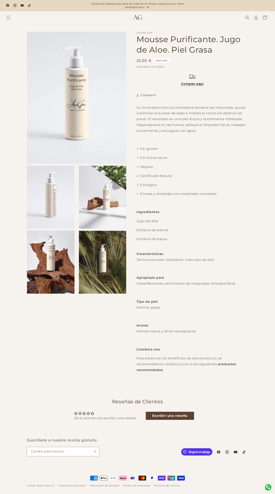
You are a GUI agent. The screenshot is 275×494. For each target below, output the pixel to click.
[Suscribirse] (94, 451)
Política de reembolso (136, 485)
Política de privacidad (72, 485)
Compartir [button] (148, 95)
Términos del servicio (167, 485)
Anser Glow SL (45, 485)
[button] (8, 17)
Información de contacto (104, 485)
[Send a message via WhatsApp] (268, 487)
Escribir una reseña (169, 416)
